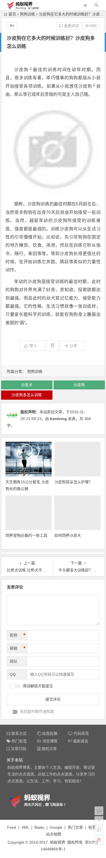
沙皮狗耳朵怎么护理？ (73, 482)
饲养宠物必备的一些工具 (26, 535)
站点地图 (53, 834)
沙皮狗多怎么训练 (26, 395)
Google (56, 827)
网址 (13, 661)
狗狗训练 (27, 14)
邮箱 (18, 648)
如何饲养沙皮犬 (67, 535)
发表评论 (71, 26)
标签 (92, 827)
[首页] (99, 810)
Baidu (39, 827)
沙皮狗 (21, 69)
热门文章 (75, 827)
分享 (73, 346)
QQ (13, 674)
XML (25, 827)
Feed (11, 827)
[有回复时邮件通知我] (14, 712)
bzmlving (58, 419)
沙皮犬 (26, 385)
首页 (12, 14)
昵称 (18, 635)
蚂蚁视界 (57, 842)
